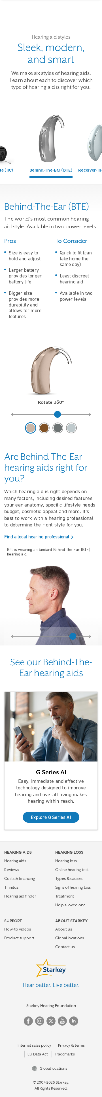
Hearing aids (15, 861)
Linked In (73, 1021)
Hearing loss (66, 861)
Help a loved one (70, 905)
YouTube (62, 1021)
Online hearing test (72, 869)
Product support (19, 938)
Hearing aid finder (20, 896)
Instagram (39, 1021)
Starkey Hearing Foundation (51, 1005)
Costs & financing (19, 878)
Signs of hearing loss (73, 887)
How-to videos (17, 929)
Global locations (69, 938)
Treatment (64, 896)
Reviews (11, 869)
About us (63, 929)
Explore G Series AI (51, 817)
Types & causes (68, 878)
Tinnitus (11, 887)
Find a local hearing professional (36, 537)
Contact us (65, 946)
